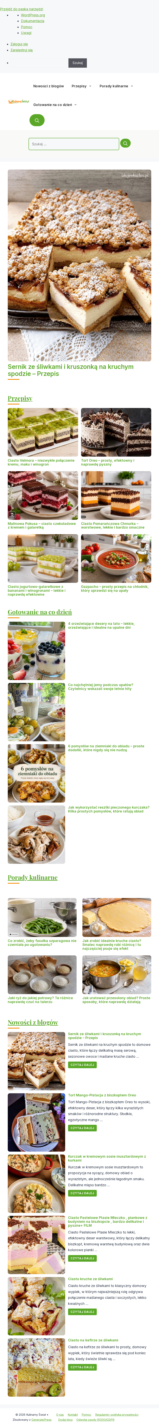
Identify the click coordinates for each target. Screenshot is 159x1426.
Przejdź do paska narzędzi (21, 9)
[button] (37, 120)
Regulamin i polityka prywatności (116, 1414)
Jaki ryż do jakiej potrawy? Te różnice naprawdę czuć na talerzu (40, 1000)
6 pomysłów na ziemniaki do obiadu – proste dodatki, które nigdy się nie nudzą (106, 748)
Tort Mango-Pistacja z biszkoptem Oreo (102, 1095)
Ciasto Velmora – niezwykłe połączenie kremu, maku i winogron (41, 462)
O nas (60, 1414)
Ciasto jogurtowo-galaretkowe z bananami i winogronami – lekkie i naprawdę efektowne (37, 590)
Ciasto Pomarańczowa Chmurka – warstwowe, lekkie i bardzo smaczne (112, 526)
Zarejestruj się (21, 50)
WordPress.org (33, 15)
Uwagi (26, 33)
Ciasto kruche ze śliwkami (90, 1279)
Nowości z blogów (48, 86)
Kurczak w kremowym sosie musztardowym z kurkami (107, 1158)
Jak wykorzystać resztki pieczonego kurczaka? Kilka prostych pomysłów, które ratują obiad (108, 809)
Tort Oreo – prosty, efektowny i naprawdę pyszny (107, 462)
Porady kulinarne (114, 86)
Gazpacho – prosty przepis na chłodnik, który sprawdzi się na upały (115, 589)
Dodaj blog (65, 1420)
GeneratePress (41, 1420)
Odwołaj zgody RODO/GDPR (95, 1420)
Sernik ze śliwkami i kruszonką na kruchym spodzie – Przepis (71, 370)
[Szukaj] (125, 143)
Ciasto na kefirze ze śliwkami (93, 1340)
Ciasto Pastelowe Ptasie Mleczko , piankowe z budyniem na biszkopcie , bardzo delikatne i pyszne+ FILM (107, 1221)
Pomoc (26, 27)
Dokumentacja (32, 21)
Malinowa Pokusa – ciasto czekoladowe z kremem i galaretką (42, 526)
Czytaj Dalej (82, 1064)
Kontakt (73, 1414)
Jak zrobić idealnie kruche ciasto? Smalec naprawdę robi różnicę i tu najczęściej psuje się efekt (111, 945)
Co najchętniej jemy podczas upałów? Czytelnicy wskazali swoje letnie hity (100, 687)
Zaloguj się (19, 44)
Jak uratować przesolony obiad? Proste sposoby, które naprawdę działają (116, 1000)
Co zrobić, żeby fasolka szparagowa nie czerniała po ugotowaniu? (42, 943)
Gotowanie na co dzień (52, 105)
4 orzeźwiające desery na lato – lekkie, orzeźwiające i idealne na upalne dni (101, 625)
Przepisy (79, 86)
